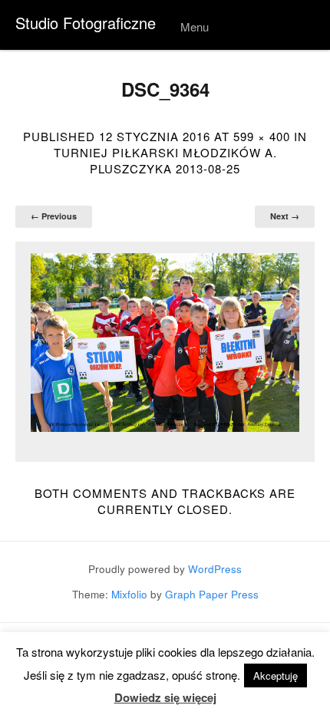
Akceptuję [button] (275, 675)
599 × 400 (261, 136)
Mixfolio (129, 594)
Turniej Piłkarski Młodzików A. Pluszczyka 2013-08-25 (165, 160)
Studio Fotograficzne (85, 23)
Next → (284, 216)
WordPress (215, 569)
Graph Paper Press (212, 594)
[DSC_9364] (165, 342)
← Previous (54, 216)
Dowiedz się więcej (165, 698)
